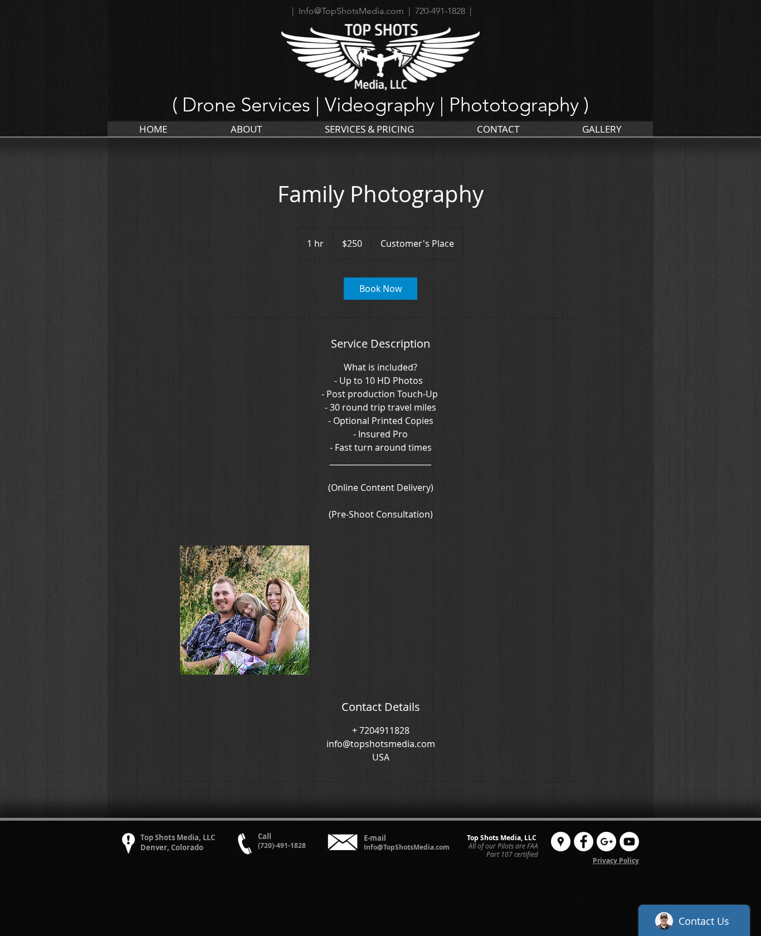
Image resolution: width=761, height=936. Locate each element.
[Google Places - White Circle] (560, 841)
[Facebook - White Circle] (583, 841)
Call (264, 836)
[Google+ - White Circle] (606, 841)
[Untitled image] (244, 610)
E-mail (375, 838)
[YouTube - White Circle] (629, 841)
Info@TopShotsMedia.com (407, 847)
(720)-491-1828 (282, 845)
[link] (380, 288)
